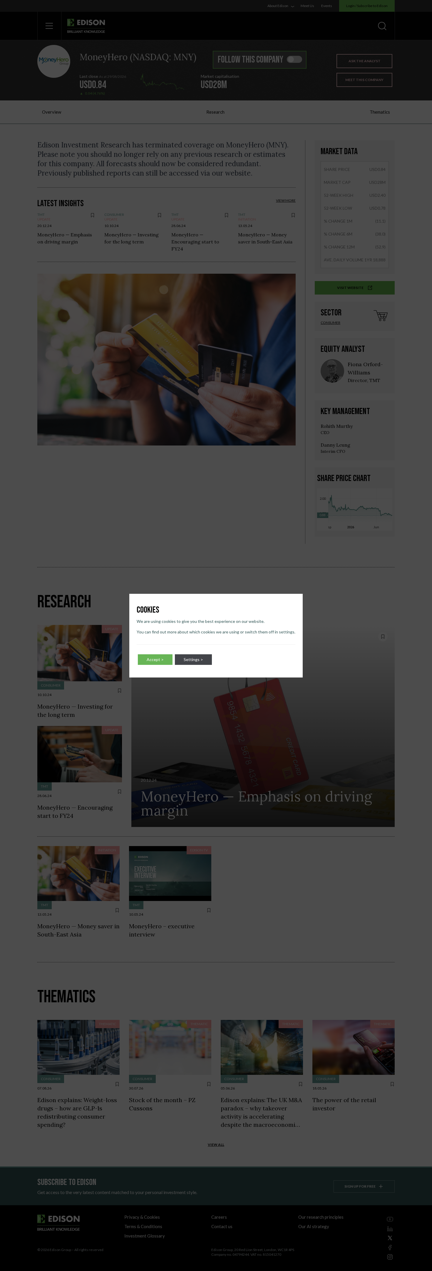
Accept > (155, 659)
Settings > (193, 659)
